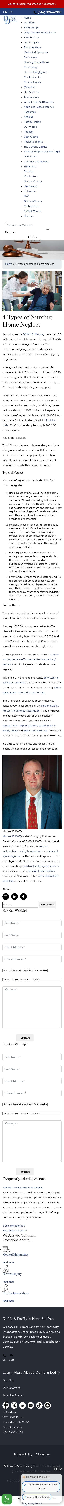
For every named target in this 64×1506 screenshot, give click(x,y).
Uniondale (30, 191)
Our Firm (29, 22)
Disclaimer (43, 1454)
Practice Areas (32, 47)
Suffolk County (33, 211)
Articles (28, 117)
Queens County (33, 201)
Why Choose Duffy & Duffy (40, 32)
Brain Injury (30, 67)
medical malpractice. (35, 730)
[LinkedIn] (14, 896)
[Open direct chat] (55, 1469)
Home (27, 18)
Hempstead (30, 186)
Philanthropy (31, 27)
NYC (26, 196)
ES (11, 12)
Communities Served (36, 161)
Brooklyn (29, 171)
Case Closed (31, 137)
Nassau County (33, 181)
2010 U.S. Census (33, 334)
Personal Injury (32, 82)
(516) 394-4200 (49, 12)
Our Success (31, 92)
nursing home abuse (29, 851)
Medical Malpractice (36, 52)
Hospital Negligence (35, 72)
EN (5, 12)
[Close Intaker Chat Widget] (60, 1469)
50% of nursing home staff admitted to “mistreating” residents (30, 659)
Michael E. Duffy (12, 836)
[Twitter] (5, 896)
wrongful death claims (41, 871)
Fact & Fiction (32, 122)
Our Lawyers (31, 42)
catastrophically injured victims (40, 866)
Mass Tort (29, 87)
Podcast (28, 132)
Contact (29, 216)
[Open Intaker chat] (26, 1504)
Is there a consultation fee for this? (22, 1188)
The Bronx (30, 166)
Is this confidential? (13, 1226)
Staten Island (32, 206)
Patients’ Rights (33, 142)
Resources (30, 112)
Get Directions (12, 1427)
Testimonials (31, 97)
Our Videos (30, 127)
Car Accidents (32, 77)
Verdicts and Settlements (39, 102)
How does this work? (14, 1231)
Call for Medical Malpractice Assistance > (32, 4)
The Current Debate (35, 147)
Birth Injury (30, 57)
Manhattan (30, 176)
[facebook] (23, 896)
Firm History (31, 37)
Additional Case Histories (39, 107)
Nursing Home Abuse (36, 62)
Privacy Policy (23, 1454)
